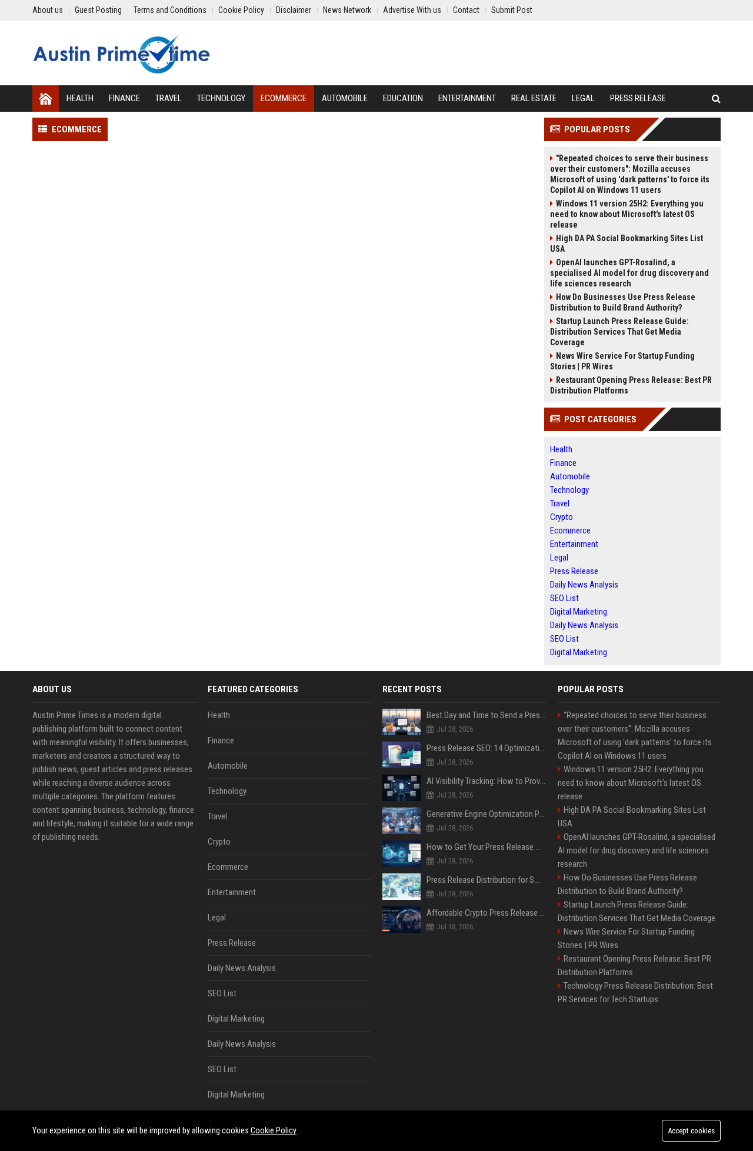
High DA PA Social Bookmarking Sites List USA (626, 243)
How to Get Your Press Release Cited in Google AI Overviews (486, 847)
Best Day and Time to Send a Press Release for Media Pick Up (486, 715)
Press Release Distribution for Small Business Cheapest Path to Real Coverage (486, 880)
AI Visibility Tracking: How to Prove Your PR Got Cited (486, 781)
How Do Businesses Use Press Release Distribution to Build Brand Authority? (622, 302)
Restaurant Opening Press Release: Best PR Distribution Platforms (631, 385)
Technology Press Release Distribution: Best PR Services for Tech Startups (635, 992)
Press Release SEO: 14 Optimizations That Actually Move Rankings (486, 748)
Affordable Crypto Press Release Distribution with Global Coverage (486, 913)
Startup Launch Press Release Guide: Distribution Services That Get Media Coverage (619, 331)
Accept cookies (691, 1130)
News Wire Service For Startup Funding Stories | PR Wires (622, 361)
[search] (716, 98)
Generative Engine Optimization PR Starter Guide (486, 814)
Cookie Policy (273, 1130)
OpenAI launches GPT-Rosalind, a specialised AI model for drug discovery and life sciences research (629, 273)
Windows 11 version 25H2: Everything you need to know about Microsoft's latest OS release (627, 214)
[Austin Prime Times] (121, 53)
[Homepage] (45, 98)
